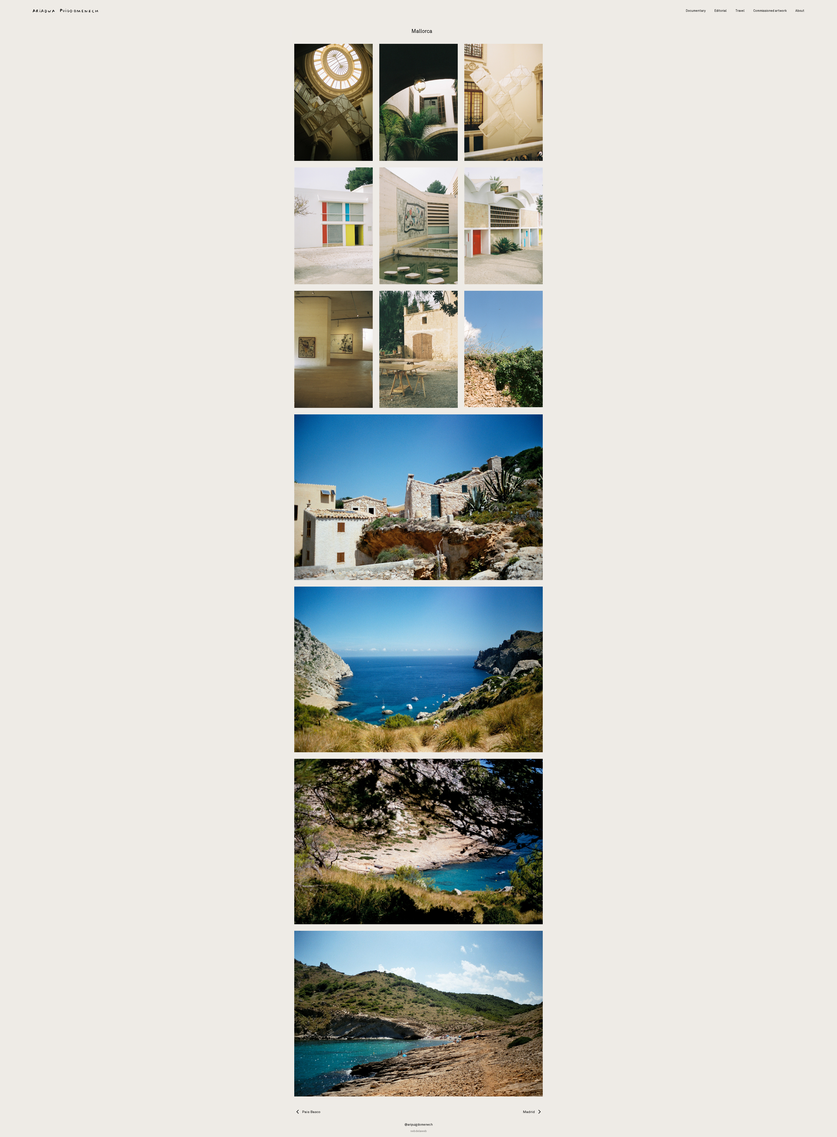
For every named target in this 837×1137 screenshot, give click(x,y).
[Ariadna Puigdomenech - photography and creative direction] (65, 11)
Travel (740, 10)
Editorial (720, 10)
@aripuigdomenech (419, 1124)
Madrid (529, 1112)
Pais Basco (310, 1112)
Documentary (696, 10)
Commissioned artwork (770, 10)
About (799, 10)
